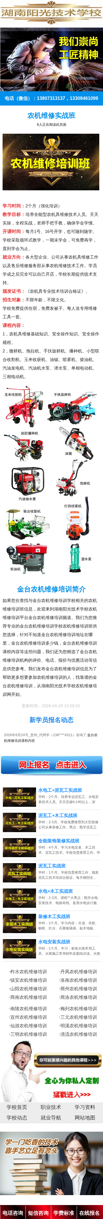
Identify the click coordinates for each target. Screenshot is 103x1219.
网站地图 (85, 1118)
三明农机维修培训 (28, 1034)
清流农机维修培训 (78, 1034)
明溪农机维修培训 (78, 1025)
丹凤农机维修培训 (78, 971)
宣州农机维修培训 (28, 1017)
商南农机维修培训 (28, 997)
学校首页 (17, 1107)
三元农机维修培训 (78, 1017)
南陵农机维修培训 (28, 1008)
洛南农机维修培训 (78, 980)
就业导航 (51, 1118)
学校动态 (17, 1118)
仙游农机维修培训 (28, 1025)
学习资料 (85, 1107)
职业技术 (51, 1107)
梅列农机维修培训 (78, 1008)
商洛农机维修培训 (78, 997)
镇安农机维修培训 (28, 980)
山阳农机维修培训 (28, 988)
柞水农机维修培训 (28, 971)
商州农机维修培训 (78, 988)
